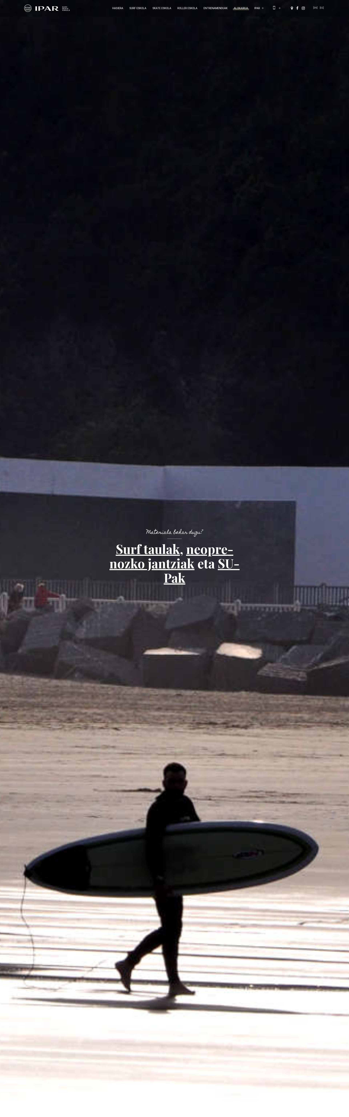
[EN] (315, 7)
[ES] (322, 7)
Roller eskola (187, 8)
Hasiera (117, 8)
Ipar (257, 8)
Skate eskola (162, 8)
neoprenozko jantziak (171, 555)
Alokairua (241, 8)
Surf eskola (137, 8)
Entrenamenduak (216, 8)
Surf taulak (148, 548)
